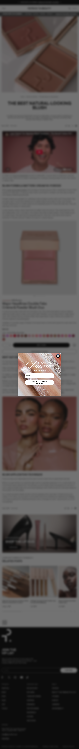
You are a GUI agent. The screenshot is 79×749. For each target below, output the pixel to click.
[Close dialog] (58, 356)
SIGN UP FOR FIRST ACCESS (39, 382)
